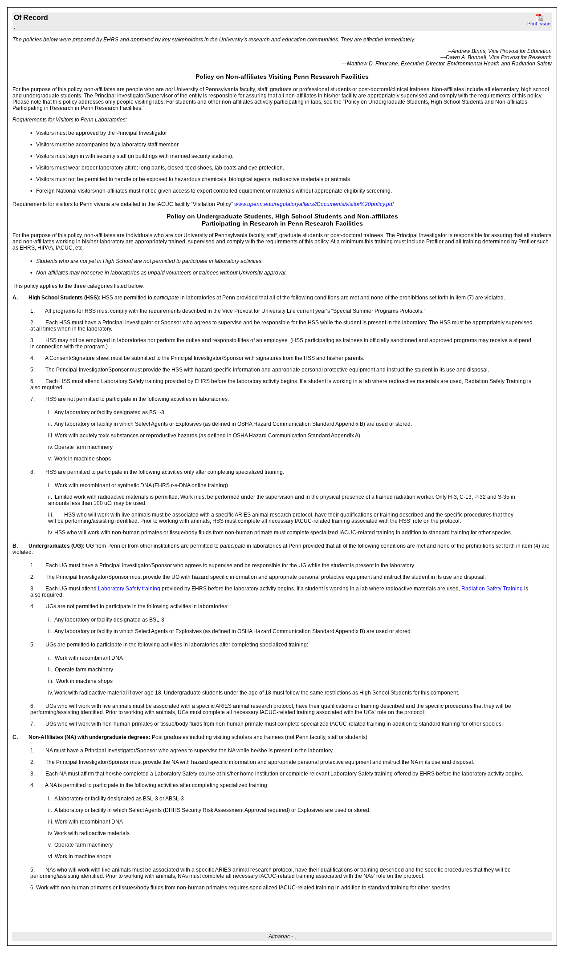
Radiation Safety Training (492, 589)
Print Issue (538, 23)
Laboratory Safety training (128, 589)
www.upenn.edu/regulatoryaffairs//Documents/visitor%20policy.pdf (314, 204)
